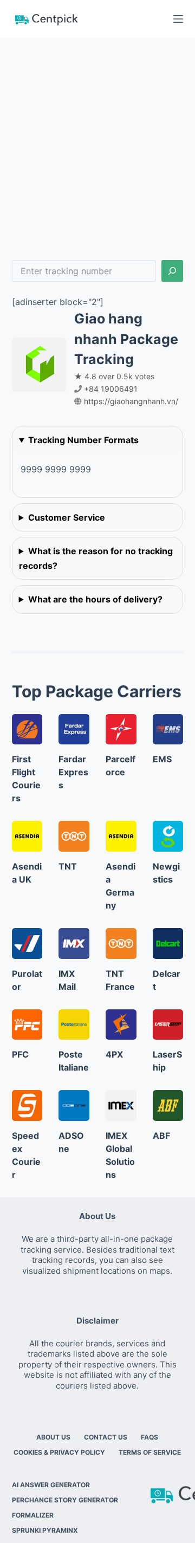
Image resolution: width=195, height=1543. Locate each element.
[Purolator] (27, 943)
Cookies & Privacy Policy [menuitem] (59, 1452)
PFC (20, 1054)
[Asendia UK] (27, 836)
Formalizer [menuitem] (33, 1515)
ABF (161, 1135)
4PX (114, 1054)
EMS (162, 759)
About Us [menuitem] (53, 1437)
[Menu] (178, 19)
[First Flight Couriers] (27, 729)
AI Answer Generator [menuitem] (51, 1485)
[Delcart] (168, 943)
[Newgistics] (168, 836)
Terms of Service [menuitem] (150, 1452)
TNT (67, 866)
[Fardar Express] (73, 729)
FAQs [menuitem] (149, 1437)
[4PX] (121, 1024)
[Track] (172, 271)
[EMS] (168, 729)
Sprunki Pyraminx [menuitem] (45, 1530)
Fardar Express (73, 772)
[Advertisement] (97, 140)
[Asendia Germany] (121, 836)
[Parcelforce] (121, 729)
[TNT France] (121, 943)
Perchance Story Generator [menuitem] (65, 1500)
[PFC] (27, 1024)
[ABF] (168, 1105)
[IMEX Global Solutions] (121, 1105)
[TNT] (73, 836)
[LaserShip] (168, 1024)
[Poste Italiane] (73, 1024)
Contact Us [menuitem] (105, 1437)
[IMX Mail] (73, 943)
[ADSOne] (73, 1105)
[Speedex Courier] (27, 1105)
